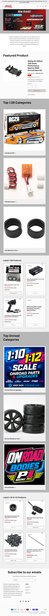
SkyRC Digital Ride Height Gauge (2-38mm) (35, 518)
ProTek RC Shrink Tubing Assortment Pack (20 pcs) (11, 550)
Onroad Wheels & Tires (12, 439)
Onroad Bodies (9, 487)
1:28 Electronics (10, 202)
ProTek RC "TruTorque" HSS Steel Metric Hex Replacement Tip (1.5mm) (35, 551)
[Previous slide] (20, 32)
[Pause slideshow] (28, 32)
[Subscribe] (34, 580)
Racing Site (27, 587)
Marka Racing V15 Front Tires (12, 284)
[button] (2, 6)
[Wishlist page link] (37, 6)
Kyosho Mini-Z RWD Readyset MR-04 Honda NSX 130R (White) (13, 316)
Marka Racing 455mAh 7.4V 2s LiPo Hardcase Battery (35, 280)
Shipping (29, 77)
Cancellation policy (42, 613)
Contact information (34, 613)
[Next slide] (25, 32)
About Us (27, 590)
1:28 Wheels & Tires (11, 250)
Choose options (13, 293)
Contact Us (27, 592)
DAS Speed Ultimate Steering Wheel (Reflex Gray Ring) (12, 516)
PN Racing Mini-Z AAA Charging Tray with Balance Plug (34, 308)
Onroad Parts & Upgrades (13, 390)
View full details (31, 94)
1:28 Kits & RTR (9, 153)
